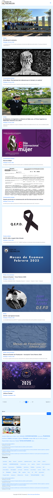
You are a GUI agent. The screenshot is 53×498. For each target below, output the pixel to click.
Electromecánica (11, 467)
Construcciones (40, 436)
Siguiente (48, 401)
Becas (8, 436)
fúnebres (9, 438)
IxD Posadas (20, 469)
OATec (48, 469)
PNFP (41, 438)
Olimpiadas (25, 438)
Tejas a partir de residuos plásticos (8, 443)
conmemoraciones (31, 436)
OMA (34, 438)
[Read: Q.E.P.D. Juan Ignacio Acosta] (26, 298)
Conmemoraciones (7, 78)
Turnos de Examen (10, 274)
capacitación (20, 461)
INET (43, 467)
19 (24, 401)
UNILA (33, 440)
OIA (3, 472)
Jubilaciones (20, 438)
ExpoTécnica (4, 438)
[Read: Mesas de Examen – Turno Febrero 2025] (26, 259)
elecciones (5, 467)
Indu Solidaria (38, 467)
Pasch (37, 438)
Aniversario (4, 436)
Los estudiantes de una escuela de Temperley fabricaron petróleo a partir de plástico (17, 446)
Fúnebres (5, 236)
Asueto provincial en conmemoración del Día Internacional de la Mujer (23, 199)
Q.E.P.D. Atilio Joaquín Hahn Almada (13, 238)
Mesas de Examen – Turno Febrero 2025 (14, 277)
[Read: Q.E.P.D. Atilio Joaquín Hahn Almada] (26, 220)
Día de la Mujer (7, 160)
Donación (38, 464)
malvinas (39, 469)
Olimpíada (31, 438)
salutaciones (13, 475)
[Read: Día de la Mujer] (26, 142)
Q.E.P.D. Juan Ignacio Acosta (11, 315)
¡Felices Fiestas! (8, 393)
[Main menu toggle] (50, 3)
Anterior (5, 401)
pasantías (24, 472)
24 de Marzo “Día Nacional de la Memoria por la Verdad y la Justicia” (22, 80)
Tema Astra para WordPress (34, 494)
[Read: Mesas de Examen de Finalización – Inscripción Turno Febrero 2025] (26, 336)
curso (29, 464)
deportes (33, 464)
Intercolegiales (15, 438)
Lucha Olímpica (33, 469)
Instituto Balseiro (6, 469)
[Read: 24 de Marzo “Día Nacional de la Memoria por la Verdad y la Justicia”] (26, 62)
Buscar (3, 411)
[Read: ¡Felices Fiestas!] (26, 375)
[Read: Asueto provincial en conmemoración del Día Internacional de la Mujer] (26, 181)
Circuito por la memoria (10, 40)
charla (35, 461)
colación (17, 436)
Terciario (17, 440)
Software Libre (12, 440)
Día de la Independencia (46, 464)
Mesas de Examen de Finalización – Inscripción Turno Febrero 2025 (22, 354)
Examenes (46, 436)
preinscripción (45, 438)
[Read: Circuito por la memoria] (26, 22)
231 (32, 401)
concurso (22, 436)
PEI (38, 438)
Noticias (4, 38)
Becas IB (11, 436)
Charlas (14, 436)
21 (28, 401)
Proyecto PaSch (5, 440)
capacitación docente (28, 461)
